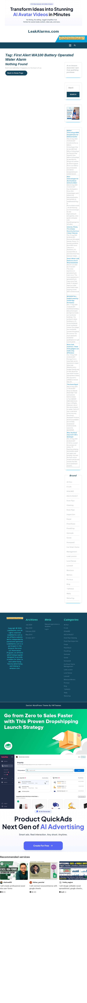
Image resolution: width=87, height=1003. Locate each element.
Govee (69, 538)
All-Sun (69, 482)
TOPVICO (70, 589)
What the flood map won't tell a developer (72, 435)
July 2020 (29, 625)
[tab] (69, 45)
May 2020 (29, 628)
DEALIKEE (70, 491)
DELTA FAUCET (72, 496)
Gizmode (70, 533)
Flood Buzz (71, 524)
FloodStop (71, 528)
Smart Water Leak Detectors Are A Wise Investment (73, 260)
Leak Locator (72, 556)
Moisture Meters (69, 679)
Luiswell (70, 566)
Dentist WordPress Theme (37, 705)
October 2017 (30, 638)
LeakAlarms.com (43, 31)
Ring (68, 584)
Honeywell (71, 542)
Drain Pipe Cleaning (70, 638)
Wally (69, 593)
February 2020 (30, 631)
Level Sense (71, 561)
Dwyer (69, 519)
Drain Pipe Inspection (71, 641)
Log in (47, 629)
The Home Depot (72, 384)
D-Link (69, 487)
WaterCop (70, 598)
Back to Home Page (17, 73)
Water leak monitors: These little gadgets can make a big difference (73, 349)
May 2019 (29, 634)
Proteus (70, 579)
